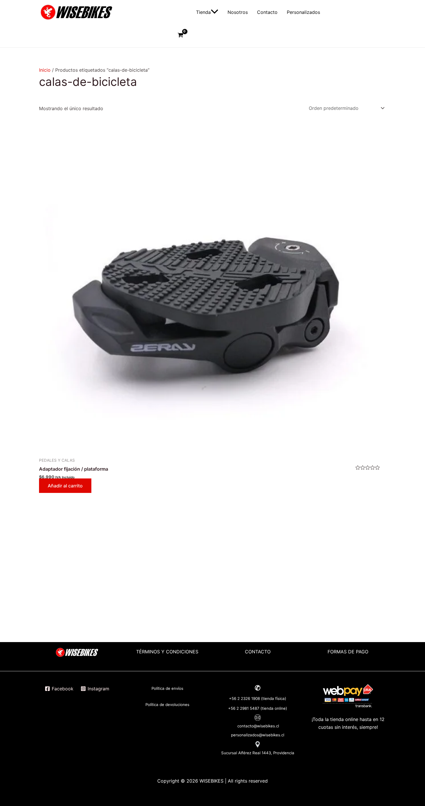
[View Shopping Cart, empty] (180, 36)
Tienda (203, 12)
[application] (214, 12)
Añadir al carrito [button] (65, 486)
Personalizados (303, 12)
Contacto (267, 12)
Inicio (45, 70)
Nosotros (238, 12)
